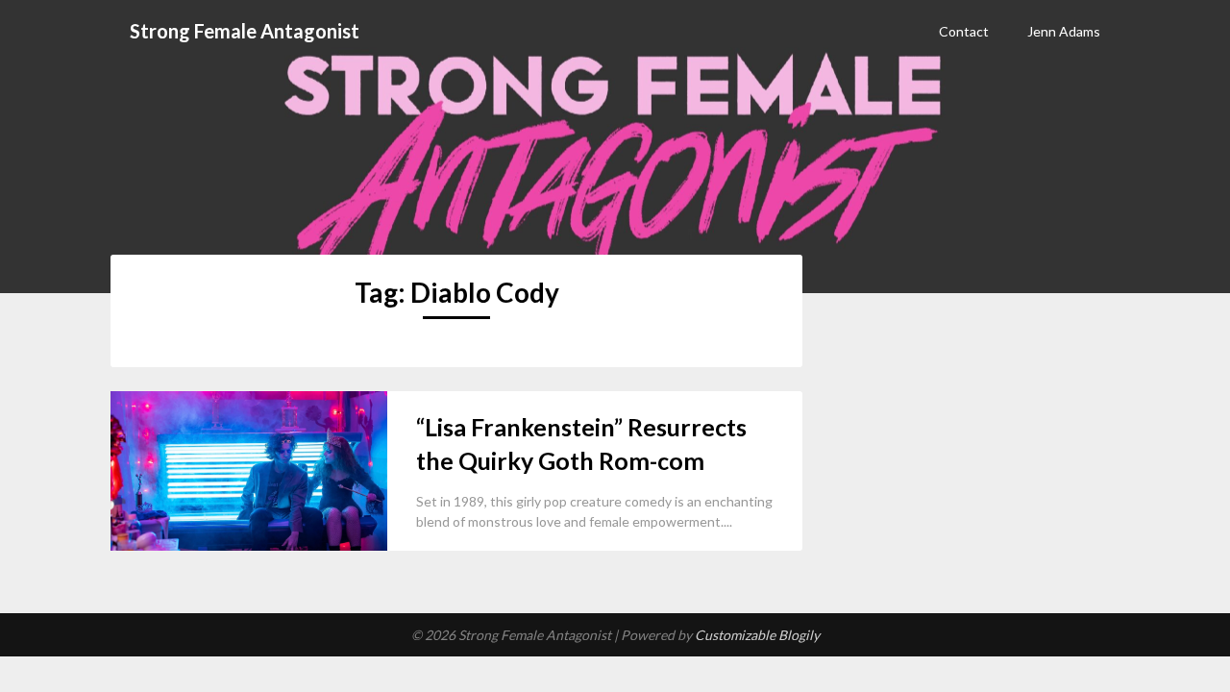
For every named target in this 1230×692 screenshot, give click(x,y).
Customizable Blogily (757, 635)
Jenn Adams (1063, 31)
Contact (964, 31)
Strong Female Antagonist (244, 30)
